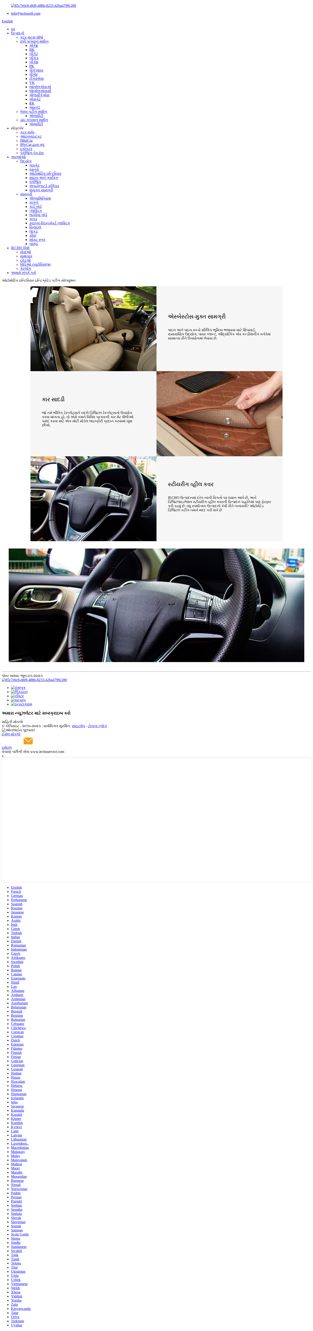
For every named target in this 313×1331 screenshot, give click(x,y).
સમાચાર (26, 256)
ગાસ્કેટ (34, 165)
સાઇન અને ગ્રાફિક (43, 178)
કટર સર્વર (27, 132)
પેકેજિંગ (35, 182)
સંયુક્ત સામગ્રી (41, 190)
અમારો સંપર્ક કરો (23, 273)
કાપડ (33, 219)
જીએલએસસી (40, 91)
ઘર (13, 29)
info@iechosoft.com (25, 13)
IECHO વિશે (20, 248)
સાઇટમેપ (78, 726)
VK (32, 83)
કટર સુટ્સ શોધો (31, 37)
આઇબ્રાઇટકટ (31, 136)
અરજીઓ (18, 157)
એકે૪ (33, 45)
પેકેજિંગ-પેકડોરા (32, 153)
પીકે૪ (33, 74)
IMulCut (26, 140)
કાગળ (33, 202)
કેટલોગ (25, 268)
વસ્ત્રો (34, 169)
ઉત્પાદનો (17, 33)
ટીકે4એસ (36, 79)
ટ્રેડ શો (25, 260)
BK (32, 50)
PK (31, 66)
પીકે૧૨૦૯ (36, 70)
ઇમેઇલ (7, 747)
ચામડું (33, 244)
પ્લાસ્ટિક (35, 211)
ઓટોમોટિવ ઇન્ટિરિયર (45, 173)
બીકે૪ (33, 62)
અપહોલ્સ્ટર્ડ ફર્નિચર (44, 186)
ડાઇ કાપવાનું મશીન (34, 120)
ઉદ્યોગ (26, 161)
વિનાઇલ (35, 227)
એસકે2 (35, 99)
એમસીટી (36, 124)
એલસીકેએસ (39, 95)
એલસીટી (36, 116)
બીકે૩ (33, 58)
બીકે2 (33, 54)
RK (32, 103)
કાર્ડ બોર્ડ (35, 207)
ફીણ (32, 235)
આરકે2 (34, 107)
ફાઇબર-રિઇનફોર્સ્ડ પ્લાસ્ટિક (49, 223)
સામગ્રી (26, 194)
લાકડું (33, 231)
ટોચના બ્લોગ (97, 726)
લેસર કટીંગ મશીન (33, 112)
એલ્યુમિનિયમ (40, 198)
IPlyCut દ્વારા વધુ (32, 145)
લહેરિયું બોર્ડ (38, 215)
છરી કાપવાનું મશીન (34, 41)
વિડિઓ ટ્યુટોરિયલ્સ (35, 264)
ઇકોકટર (26, 149)
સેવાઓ (25, 252)
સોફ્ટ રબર (37, 240)
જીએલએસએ (40, 87)
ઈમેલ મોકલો (11, 734)
